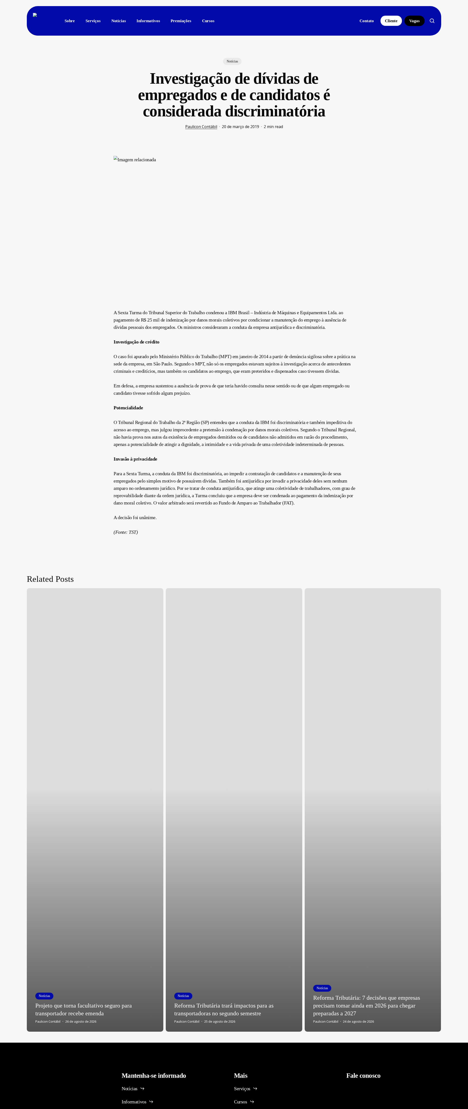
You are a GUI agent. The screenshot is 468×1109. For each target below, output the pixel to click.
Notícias (232, 61)
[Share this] (98, 157)
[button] (133, 1088)
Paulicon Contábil (201, 126)
